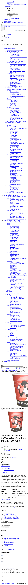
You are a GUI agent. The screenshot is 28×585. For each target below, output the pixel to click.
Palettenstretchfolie (14, 145)
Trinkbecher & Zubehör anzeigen (15, 50)
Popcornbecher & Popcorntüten (17, 325)
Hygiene (9, 224)
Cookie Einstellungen (9, 549)
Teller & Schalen (14, 318)
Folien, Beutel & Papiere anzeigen (18, 128)
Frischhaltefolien (14, 135)
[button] (6, 37)
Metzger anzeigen (14, 315)
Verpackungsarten (11, 154)
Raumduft (12, 247)
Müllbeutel (12, 241)
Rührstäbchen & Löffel (15, 83)
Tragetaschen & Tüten (15, 184)
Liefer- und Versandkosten (10, 539)
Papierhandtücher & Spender (17, 244)
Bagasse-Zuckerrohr (15, 110)
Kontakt (6, 545)
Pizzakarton (13, 171)
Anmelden (13, 507)
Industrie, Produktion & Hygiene (12, 220)
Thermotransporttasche (15, 287)
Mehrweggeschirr (14, 115)
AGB (5, 541)
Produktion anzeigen (15, 262)
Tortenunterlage (14, 276)
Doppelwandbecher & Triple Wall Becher (14, 515)
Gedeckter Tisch (11, 198)
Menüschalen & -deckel (16, 170)
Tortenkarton (13, 178)
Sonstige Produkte (11, 277)
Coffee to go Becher (15, 55)
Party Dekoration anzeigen (16, 212)
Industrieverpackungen (15, 256)
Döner (8, 336)
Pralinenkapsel (13, 272)
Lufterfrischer (13, 240)
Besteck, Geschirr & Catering (11, 87)
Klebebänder (13, 259)
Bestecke (12, 93)
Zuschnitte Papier (14, 153)
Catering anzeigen (14, 100)
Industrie (9, 252)
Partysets (12, 214)
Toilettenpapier (13, 251)
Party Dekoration (11, 210)
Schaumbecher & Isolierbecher (17, 61)
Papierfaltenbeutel (14, 146)
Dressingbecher (14, 160)
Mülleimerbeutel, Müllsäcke (17, 143)
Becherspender (13, 78)
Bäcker (8, 294)
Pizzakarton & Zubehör (15, 308)
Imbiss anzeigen (14, 343)
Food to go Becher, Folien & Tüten (18, 356)
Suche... (25, 30)
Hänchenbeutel (13, 138)
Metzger (9, 314)
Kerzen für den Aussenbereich (17, 286)
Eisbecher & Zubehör (15, 161)
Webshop (12, 583)
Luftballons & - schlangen (16, 213)
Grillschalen (13, 104)
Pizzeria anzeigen (14, 307)
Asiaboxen (12, 354)
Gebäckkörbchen (14, 167)
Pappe (11, 332)
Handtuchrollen (14, 233)
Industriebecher (14, 255)
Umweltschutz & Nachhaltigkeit (12, 538)
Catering (9, 99)
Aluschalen (12, 182)
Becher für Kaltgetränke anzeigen (18, 64)
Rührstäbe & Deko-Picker (16, 206)
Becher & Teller (14, 301)
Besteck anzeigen (14, 92)
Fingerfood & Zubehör (15, 94)
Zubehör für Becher (12, 73)
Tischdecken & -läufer (15, 209)
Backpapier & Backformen (16, 297)
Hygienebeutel (13, 234)
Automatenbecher (14, 54)
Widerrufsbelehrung (8, 544)
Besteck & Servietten (15, 312)
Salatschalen (13, 181)
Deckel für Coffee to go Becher (17, 79)
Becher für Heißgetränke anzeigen (18, 52)
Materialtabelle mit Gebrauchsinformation (17, 4)
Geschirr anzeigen (14, 108)
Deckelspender (13, 82)
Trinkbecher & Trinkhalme (16, 326)
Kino (8, 322)
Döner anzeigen (14, 337)
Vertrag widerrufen (5, 583)
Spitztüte (12, 150)
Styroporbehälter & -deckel (16, 175)
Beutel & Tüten (14, 302)
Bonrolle (12, 282)
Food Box (12, 164)
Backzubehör (13, 265)
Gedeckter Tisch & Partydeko (11, 195)
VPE (2, 461)
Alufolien (12, 129)
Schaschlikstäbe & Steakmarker (17, 96)
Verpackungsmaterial (15, 319)
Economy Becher (14, 68)
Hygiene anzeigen (14, 226)
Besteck (9, 90)
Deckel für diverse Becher (16, 80)
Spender (12, 249)
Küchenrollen (13, 238)
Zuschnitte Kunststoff (15, 152)
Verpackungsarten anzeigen (16, 156)
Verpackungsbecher (15, 180)
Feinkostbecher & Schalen (16, 163)
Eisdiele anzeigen (14, 330)
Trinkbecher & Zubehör (9, 48)
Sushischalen (13, 177)
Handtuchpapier (14, 231)
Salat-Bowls (13, 174)
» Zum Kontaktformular (9, 568)
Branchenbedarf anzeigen (13, 293)
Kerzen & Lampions (15, 203)
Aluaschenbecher (14, 188)
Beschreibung (7, 468)
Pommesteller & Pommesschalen (18, 344)
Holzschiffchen (13, 114)
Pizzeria (9, 305)
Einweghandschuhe (15, 228)
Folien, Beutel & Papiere (13, 126)
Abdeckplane (13, 280)
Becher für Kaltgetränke (13, 62)
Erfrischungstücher (14, 230)
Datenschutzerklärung (9, 542)
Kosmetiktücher (14, 237)
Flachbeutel (13, 133)
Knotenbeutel (13, 140)
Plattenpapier (13, 205)
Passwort (9, 12)
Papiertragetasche (14, 147)
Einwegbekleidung (14, 227)
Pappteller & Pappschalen (16, 118)
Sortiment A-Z (10, 2)
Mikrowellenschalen (15, 117)
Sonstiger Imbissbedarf (15, 340)
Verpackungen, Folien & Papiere (12, 122)
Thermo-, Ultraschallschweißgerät (18, 275)
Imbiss (8, 342)
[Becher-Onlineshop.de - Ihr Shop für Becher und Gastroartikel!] (14, 26)
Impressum (6, 546)
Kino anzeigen (13, 323)
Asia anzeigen (13, 353)
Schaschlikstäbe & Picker (16, 216)
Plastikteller (13, 120)
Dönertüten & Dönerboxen (16, 339)
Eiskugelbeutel (13, 132)
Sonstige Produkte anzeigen (17, 279)
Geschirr (9, 107)
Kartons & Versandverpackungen (18, 258)
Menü (2, 40)
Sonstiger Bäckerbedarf (15, 304)
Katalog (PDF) (10, 3)
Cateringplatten (13, 101)
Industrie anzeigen (14, 254)
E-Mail (8, 10)
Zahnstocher (13, 97)
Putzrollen (12, 245)
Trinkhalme (13, 85)
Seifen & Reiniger (14, 248)
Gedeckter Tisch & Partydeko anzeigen (16, 196)
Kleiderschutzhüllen (15, 235)
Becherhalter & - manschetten (17, 76)
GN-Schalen (13, 103)
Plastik (11, 333)
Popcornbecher (13, 173)
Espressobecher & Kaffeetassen (17, 59)
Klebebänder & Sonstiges (16, 270)
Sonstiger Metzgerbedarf (16, 321)
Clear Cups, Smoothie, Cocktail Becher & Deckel (18, 66)
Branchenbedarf (8, 291)
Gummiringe (13, 269)
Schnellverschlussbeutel (16, 149)
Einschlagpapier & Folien (16, 316)
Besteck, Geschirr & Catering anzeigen (16, 89)
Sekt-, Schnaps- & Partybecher (17, 71)
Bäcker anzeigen (14, 295)
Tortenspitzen (13, 208)
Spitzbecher (13, 72)
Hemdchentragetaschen (15, 139)
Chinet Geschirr (14, 111)
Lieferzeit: (3, 447)
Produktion (9, 261)
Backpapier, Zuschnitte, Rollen (17, 263)
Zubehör (12, 335)
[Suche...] (19, 30)
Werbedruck (7, 361)
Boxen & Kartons (14, 159)
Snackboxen (13, 328)
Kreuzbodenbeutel (14, 142)
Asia (8, 351)
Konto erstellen (13, 16)
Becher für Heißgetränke (13, 51)
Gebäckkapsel (13, 268)
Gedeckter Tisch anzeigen (16, 199)
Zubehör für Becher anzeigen (17, 75)
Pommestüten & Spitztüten (16, 346)
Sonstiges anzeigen (14, 187)
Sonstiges (9, 185)
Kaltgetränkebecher (15, 69)
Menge (2, 462)
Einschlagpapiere (14, 131)
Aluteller (12, 191)
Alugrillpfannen (14, 189)
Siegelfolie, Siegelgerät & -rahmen (18, 273)
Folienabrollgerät (14, 266)
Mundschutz (13, 242)
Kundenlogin (7, 6)
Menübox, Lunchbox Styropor (17, 168)
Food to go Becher (14, 166)
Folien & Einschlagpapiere (16, 347)
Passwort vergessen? (15, 18)
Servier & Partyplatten (15, 106)
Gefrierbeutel (13, 136)
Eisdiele (9, 329)
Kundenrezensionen (9, 470)
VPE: (2, 460)
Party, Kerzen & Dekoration (17, 217)
